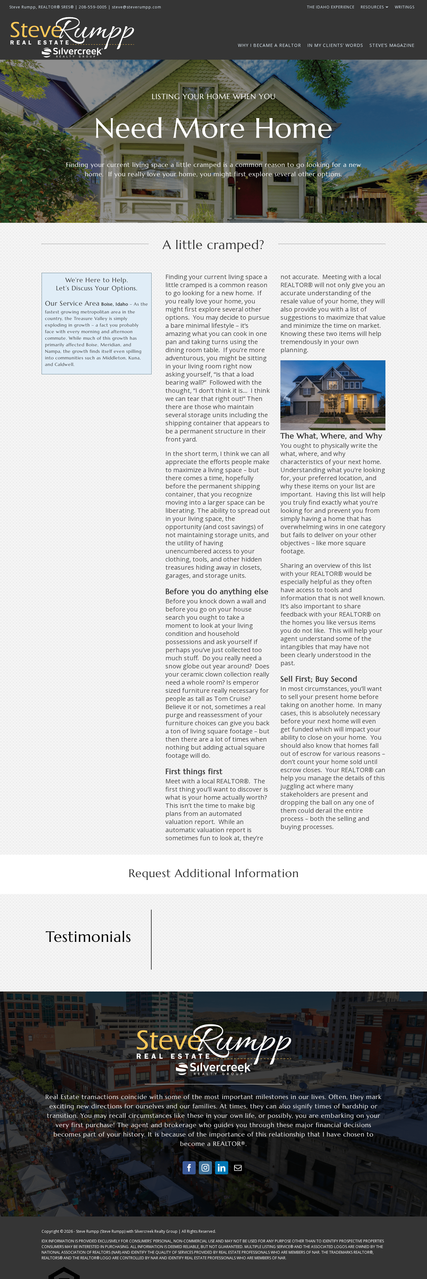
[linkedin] (221, 1167)
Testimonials (88, 936)
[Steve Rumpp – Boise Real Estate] (213, 1025)
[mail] (237, 1167)
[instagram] (205, 1167)
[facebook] (189, 1167)
